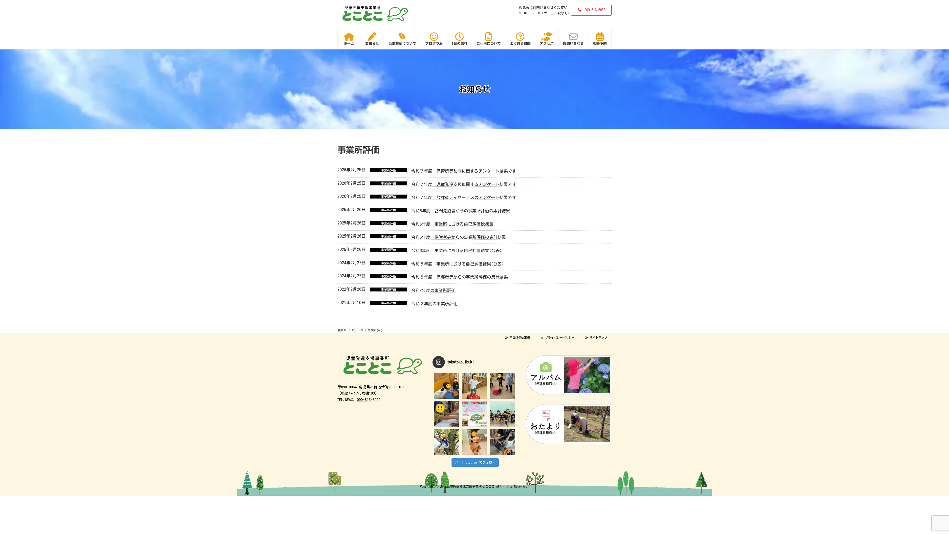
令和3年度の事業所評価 (433, 290)
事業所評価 (388, 170)
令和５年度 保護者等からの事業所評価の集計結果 (459, 277)
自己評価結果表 (519, 337)
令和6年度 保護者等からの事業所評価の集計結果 (458, 237)
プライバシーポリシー (559, 337)
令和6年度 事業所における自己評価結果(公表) (456, 250)
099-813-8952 (369, 399)
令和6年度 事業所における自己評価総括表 (452, 224)
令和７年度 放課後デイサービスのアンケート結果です (463, 197)
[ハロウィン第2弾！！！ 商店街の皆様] (502, 442)
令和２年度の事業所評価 (434, 304)
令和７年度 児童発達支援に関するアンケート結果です (463, 184)
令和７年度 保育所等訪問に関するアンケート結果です (463, 171)
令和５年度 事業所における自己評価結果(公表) (457, 264)
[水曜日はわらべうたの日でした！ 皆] (502, 386)
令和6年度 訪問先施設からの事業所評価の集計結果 (460, 211)
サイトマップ (597, 337)
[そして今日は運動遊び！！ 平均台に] (474, 386)
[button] (591, 10)
